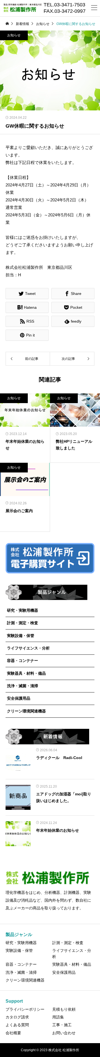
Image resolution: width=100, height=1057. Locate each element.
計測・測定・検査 (22, 623)
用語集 (58, 1017)
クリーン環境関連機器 (26, 711)
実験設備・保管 (20, 635)
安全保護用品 (18, 698)
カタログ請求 (17, 1017)
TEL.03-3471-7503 (64, 4)
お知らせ (14, 35)
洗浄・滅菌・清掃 (22, 686)
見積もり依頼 (64, 1009)
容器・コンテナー (22, 660)
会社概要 (13, 1033)
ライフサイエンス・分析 (28, 648)
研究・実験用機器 (22, 610)
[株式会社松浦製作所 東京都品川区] (22, 8)
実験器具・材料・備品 (26, 673)
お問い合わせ (64, 1033)
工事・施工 (62, 1025)
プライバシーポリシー (25, 1009)
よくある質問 (17, 1025)
